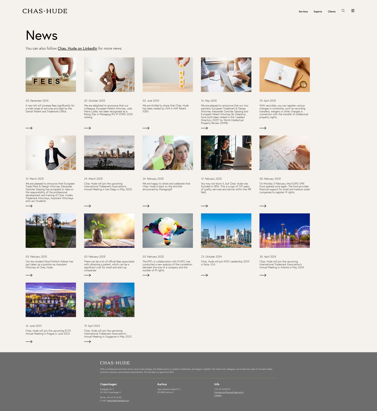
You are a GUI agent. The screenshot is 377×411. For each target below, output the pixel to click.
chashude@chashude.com (118, 400)
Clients (332, 11)
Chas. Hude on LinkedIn (77, 48)
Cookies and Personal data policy (229, 392)
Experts (318, 11)
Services (303, 11)
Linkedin (217, 395)
